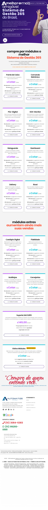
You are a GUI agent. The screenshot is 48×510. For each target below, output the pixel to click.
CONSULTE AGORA (13, 96)
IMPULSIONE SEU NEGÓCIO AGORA (12, 35)
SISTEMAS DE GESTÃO (30, 402)
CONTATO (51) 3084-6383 (37, 3)
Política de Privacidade (17, 451)
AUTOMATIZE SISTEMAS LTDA (17, 452)
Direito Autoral (26, 451)
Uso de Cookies (34, 451)
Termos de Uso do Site (6, 451)
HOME (27, 400)
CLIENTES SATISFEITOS (30, 407)
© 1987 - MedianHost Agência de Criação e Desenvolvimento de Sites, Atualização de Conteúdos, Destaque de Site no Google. (24, 459)
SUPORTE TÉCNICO (30, 405)
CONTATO (28, 410)
